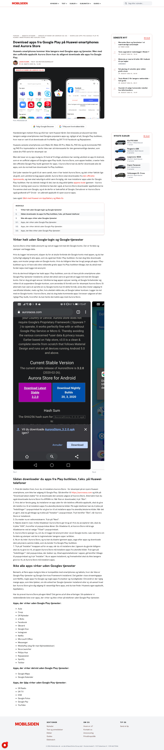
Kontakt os (87, 729)
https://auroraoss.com (82, 492)
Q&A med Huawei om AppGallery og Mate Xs (43, 198)
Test (63, 4)
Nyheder (53, 4)
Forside (16, 36)
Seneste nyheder (29, 36)
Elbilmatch (84, 4)
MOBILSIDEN (20, 3)
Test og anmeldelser (55, 729)
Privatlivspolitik (89, 736)
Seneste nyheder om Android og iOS (52, 36)
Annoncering (88, 733)
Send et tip (124, 726)
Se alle (147, 38)
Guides (96, 4)
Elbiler (73, 4)
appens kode (79, 182)
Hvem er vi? (88, 726)
